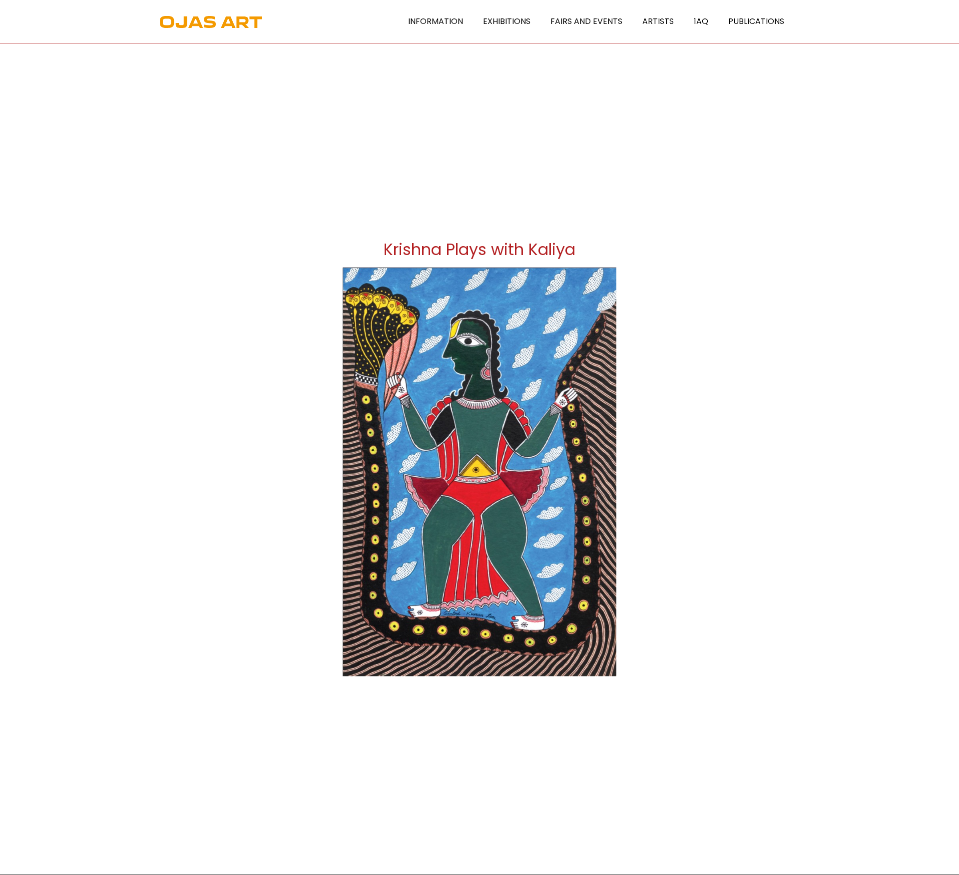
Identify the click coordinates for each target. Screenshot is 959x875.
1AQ (701, 21)
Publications (756, 21)
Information (435, 21)
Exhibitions (506, 21)
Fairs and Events (586, 21)
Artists (658, 21)
